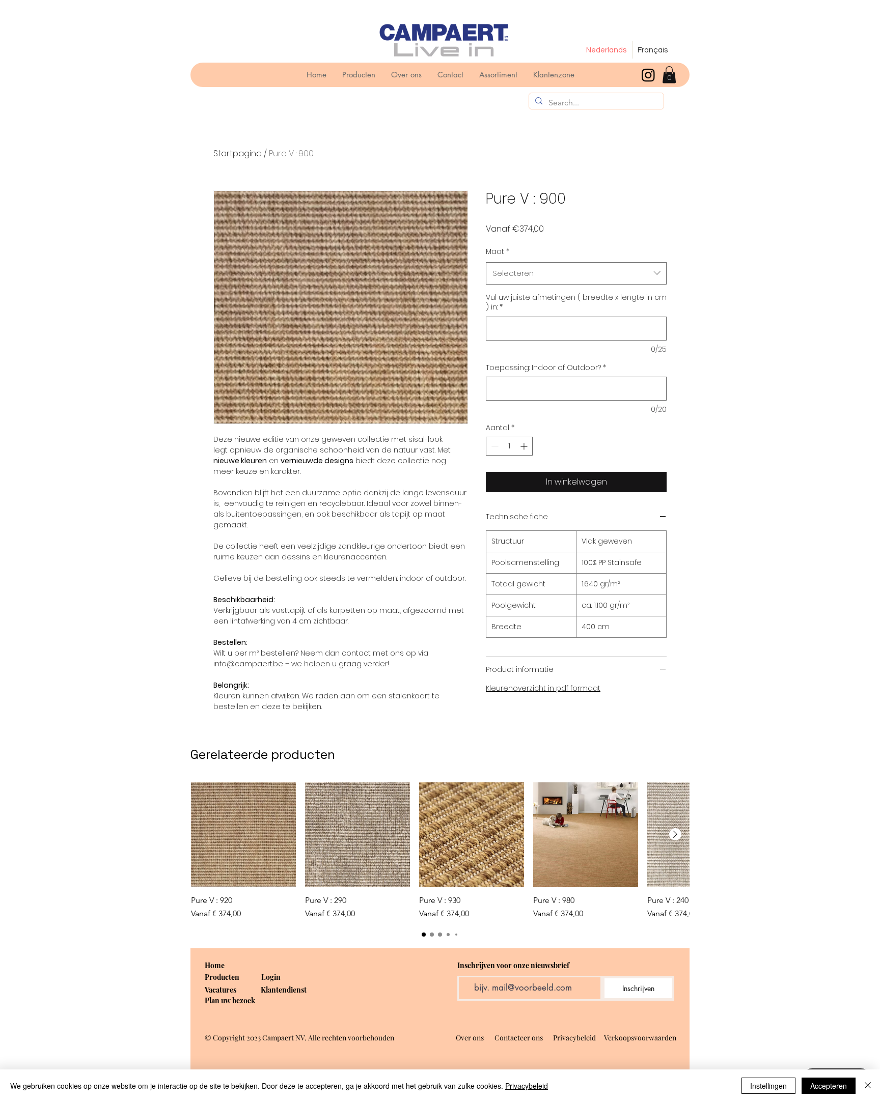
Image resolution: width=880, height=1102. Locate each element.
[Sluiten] (868, 1086)
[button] (669, 74)
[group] (440, 851)
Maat (497, 251)
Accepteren (828, 1086)
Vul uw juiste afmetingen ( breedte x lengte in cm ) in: (576, 303)
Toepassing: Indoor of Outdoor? (546, 368)
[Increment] (524, 446)
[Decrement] (493, 446)
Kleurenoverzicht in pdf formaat (543, 688)
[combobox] (576, 273)
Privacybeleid (526, 1086)
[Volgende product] (675, 834)
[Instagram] (648, 74)
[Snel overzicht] (243, 834)
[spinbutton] (509, 446)
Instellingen (768, 1086)
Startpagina (237, 153)
